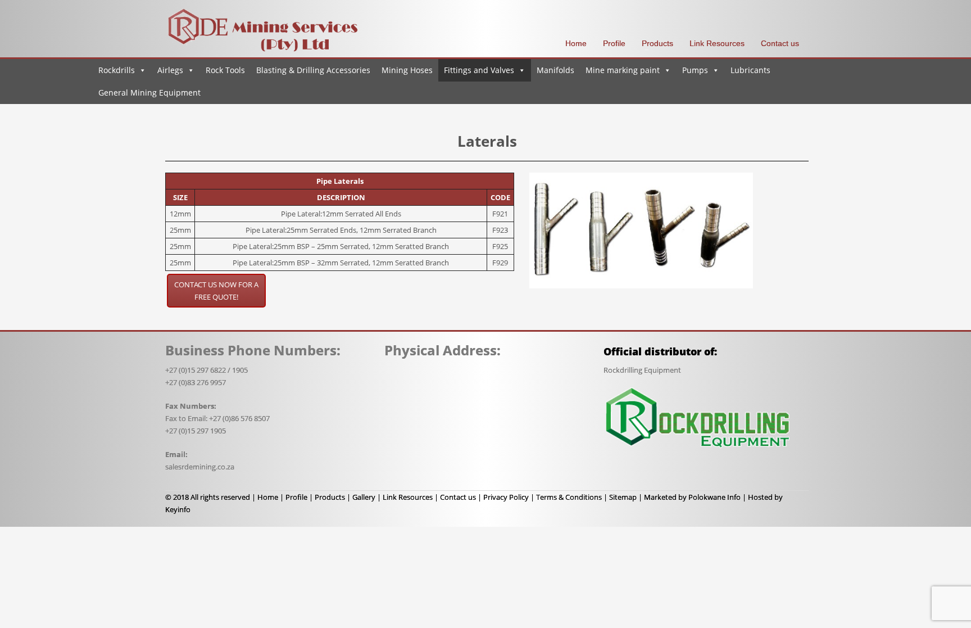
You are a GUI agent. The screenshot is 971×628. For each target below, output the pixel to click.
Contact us (458, 497)
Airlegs (170, 70)
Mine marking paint (623, 70)
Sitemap (623, 497)
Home (267, 497)
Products (330, 497)
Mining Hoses (407, 70)
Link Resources (408, 497)
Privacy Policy (506, 497)
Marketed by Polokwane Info (692, 497)
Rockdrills (116, 70)
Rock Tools (225, 70)
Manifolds (555, 70)
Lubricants (750, 70)
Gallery (363, 497)
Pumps (695, 70)
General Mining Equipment (149, 92)
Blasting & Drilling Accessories (313, 70)
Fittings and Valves (479, 70)
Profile (296, 497)
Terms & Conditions (569, 497)
